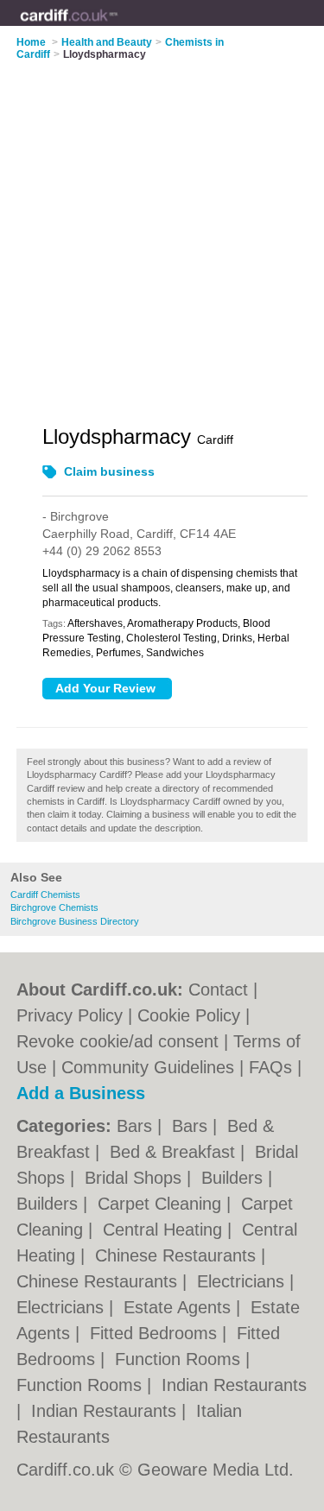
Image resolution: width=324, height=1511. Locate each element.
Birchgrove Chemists (54, 907)
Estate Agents (180, 1307)
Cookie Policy (188, 1015)
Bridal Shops (136, 1177)
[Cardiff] (118, 26)
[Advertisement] (162, 232)
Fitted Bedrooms (156, 1333)
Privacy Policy (69, 1015)
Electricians (243, 1281)
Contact (218, 989)
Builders (234, 1177)
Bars (137, 1125)
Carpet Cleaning (162, 1203)
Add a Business (80, 1093)
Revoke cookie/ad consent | (124, 1041)
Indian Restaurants (234, 1384)
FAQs (270, 1067)
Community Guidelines (147, 1067)
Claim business (109, 471)
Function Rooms (180, 1359)
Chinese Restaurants (178, 1255)
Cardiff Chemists (45, 894)
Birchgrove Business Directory (74, 921)
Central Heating (165, 1229)
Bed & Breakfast (175, 1151)
